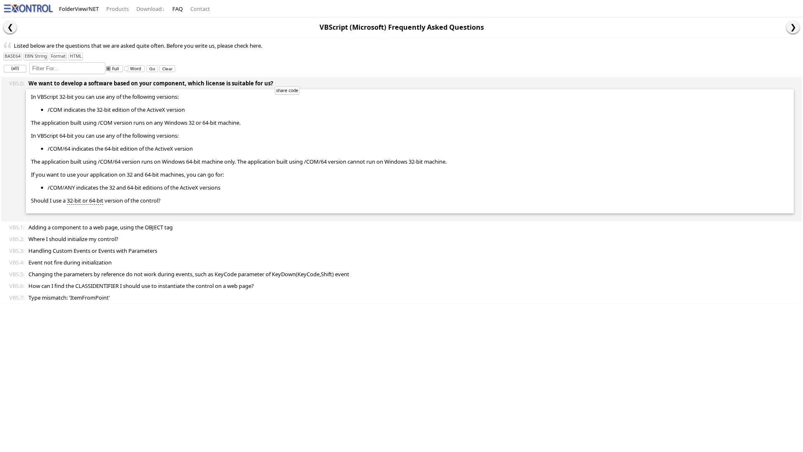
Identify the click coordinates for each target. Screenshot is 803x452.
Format (58, 56)
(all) (15, 68)
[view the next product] (793, 26)
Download (150, 9)
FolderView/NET (79, 9)
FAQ (177, 9)
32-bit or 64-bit (85, 200)
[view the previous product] (10, 26)
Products (117, 9)
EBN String (36, 56)
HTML (76, 56)
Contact (200, 9)
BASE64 (12, 56)
